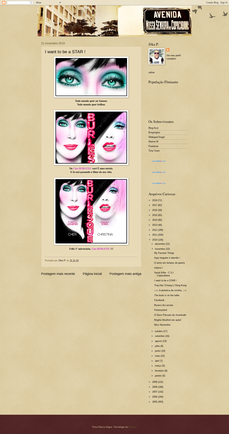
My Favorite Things (164, 253)
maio (158, 356)
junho (158, 351)
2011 (155, 234)
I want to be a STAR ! (165, 280)
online (151, 72)
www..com (159, 161)
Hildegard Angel (156, 137)
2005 (155, 401)
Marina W (153, 141)
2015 (155, 215)
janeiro (158, 375)
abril (157, 361)
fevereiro (160, 370)
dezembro (160, 244)
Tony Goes (154, 150)
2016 (155, 210)
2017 (155, 205)
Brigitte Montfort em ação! (167, 320)
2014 (155, 220)
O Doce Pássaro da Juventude (170, 315)
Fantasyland (160, 310)
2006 (155, 396)
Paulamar (153, 146)
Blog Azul (153, 128)
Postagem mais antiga (125, 274)
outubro (159, 331)
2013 (155, 225)
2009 (155, 382)
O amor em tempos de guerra (169, 262)
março (158, 365)
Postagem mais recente (58, 274)
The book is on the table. (167, 295)
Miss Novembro (162, 324)
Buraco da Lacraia (163, 305)
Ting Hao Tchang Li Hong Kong (170, 285)
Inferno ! (158, 267)
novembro (160, 249)
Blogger (132, 427)
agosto (159, 341)
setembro (160, 336)
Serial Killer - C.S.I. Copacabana (164, 274)
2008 (155, 387)
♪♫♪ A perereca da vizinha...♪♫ (170, 290)
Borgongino (154, 132)
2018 (155, 200)
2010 (155, 239)
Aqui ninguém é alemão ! (167, 257)
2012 (155, 230)
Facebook (159, 300)
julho (157, 346)
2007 (155, 391)
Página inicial (92, 274)
